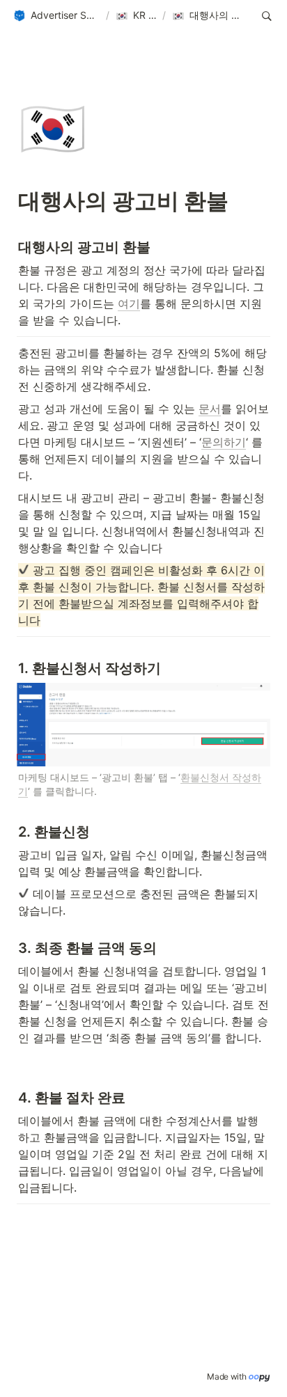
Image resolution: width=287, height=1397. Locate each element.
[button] (56, 16)
